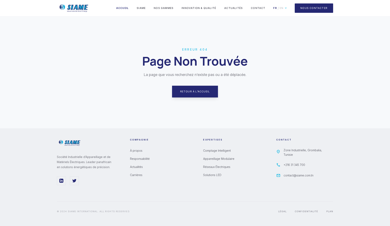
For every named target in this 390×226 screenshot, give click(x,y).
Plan (329, 211)
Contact (258, 8)
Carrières (136, 175)
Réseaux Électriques (216, 167)
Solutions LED (212, 175)
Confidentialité (306, 211)
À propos (136, 150)
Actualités (233, 8)
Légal (282, 211)
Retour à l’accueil (195, 91)
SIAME (141, 8)
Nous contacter (313, 8)
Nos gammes (163, 8)
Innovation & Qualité (199, 8)
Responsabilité (140, 158)
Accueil (122, 8)
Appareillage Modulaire (218, 158)
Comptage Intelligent (217, 150)
